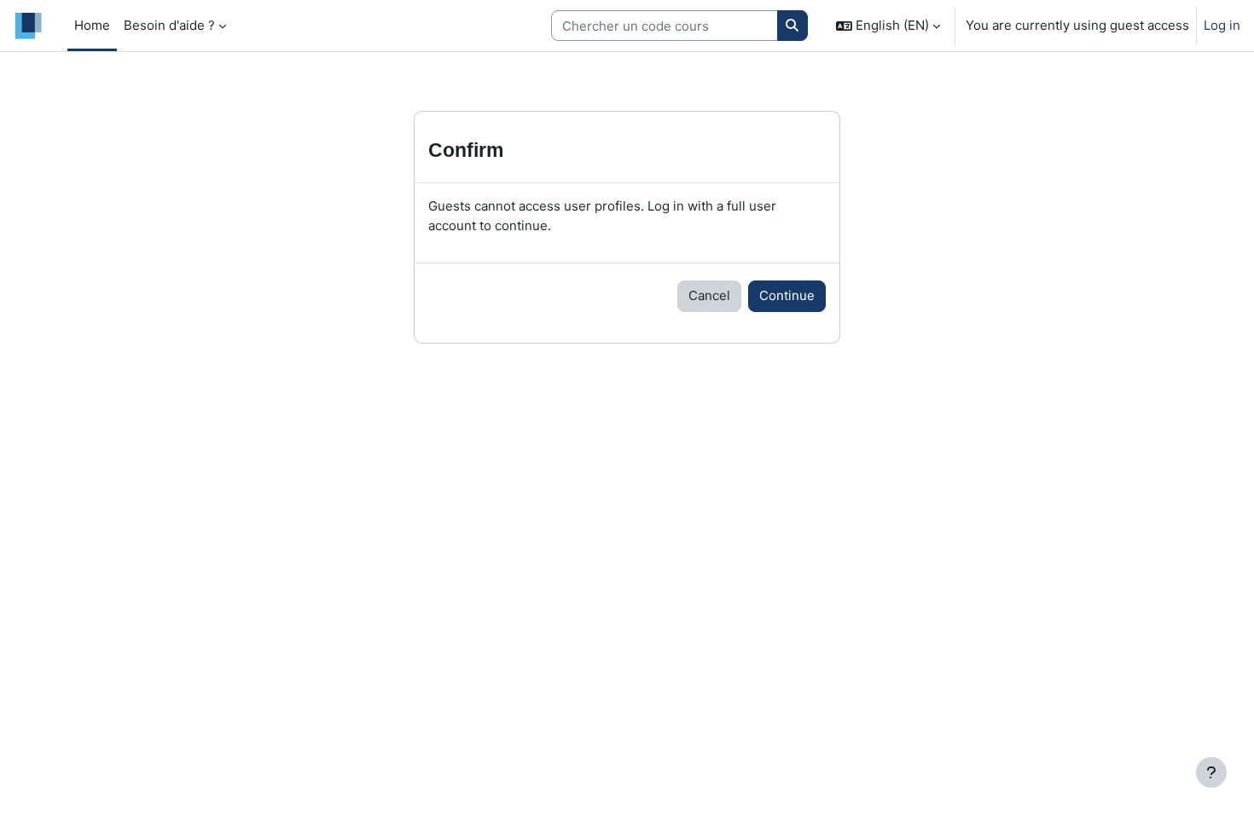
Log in (1222, 25)
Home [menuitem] (92, 25)
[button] (888, 25)
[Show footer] (1211, 772)
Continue (787, 295)
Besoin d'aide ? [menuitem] (169, 25)
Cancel (709, 295)
